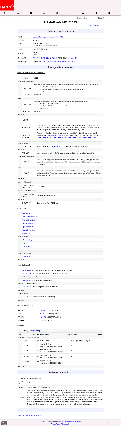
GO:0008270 (26, 297)
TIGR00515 (43, 320)
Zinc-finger (26, 246)
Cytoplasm (26, 256)
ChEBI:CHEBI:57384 (59, 137)
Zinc (23, 243)
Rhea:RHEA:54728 (56, 135)
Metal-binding (27, 240)
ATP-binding (26, 213)
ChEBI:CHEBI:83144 (74, 137)
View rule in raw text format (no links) (29, 415)
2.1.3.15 (45, 91)
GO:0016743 (26, 270)
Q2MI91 (48, 58)
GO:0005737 (26, 280)
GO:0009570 (26, 287)
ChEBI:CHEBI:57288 (44, 137)
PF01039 (43, 314)
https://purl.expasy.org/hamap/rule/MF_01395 (48, 37)
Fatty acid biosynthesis (29, 217)
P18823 (54, 58)
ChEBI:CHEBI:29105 (58, 146)
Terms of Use (55, 424)
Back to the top (113, 423)
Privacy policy (65, 424)
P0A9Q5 (36, 58)
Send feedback (94, 25)
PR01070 (43, 317)
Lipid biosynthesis (28, 223)
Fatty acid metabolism (29, 220)
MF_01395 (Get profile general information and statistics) (58, 61)
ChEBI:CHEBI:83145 (89, 137)
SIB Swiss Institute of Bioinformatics (69, 422)
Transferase (26, 233)
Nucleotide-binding (28, 230)
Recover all (72, 58)
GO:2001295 (26, 273)
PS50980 (43, 310)
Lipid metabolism (28, 227)
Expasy (42, 422)
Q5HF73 (42, 58)
